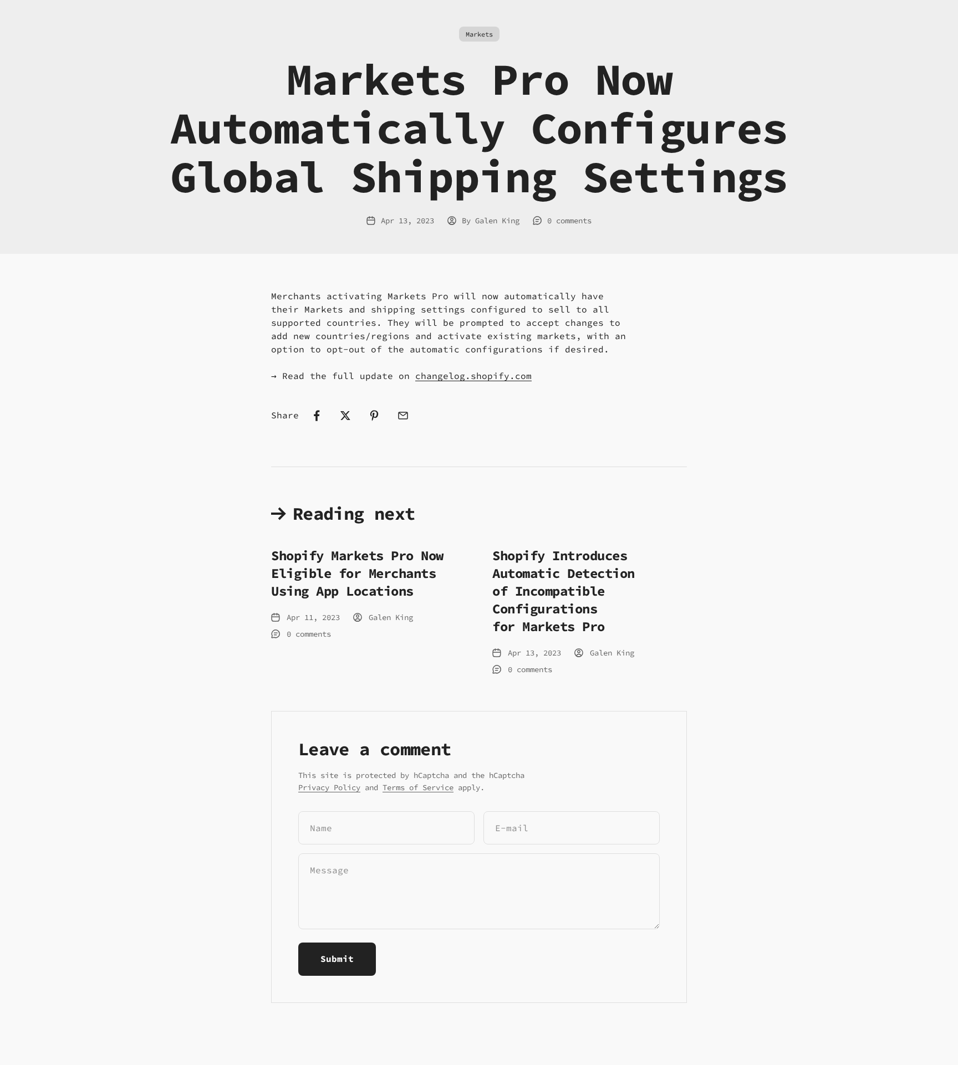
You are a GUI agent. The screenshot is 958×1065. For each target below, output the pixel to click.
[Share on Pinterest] (374, 416)
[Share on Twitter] (345, 416)
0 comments (569, 221)
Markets (479, 34)
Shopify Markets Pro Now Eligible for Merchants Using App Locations (357, 573)
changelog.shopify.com (473, 375)
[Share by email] (403, 416)
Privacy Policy (329, 787)
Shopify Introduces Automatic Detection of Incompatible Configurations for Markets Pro (563, 591)
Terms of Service (418, 787)
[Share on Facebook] (316, 416)
